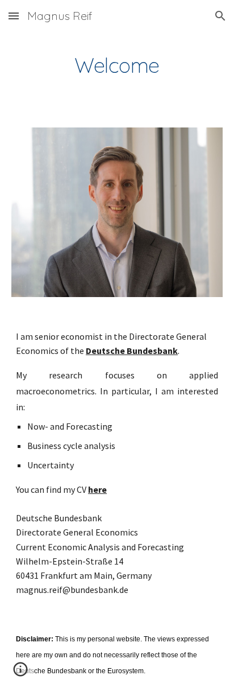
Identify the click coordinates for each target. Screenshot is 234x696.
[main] (117, 65)
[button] (13, 15)
